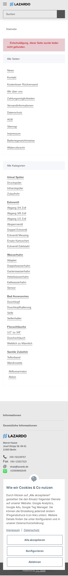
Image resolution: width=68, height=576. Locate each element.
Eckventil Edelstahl (18, 246)
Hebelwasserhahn (18, 276)
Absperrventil (15, 224)
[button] (50, 4)
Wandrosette (14, 362)
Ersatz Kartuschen (18, 240)
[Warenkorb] (62, 4)
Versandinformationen (20, 105)
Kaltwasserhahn (16, 282)
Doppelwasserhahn (18, 265)
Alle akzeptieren (34, 539)
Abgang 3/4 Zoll (16, 207)
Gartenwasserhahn (18, 271)
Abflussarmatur (18, 371)
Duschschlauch (16, 337)
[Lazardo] (20, 4)
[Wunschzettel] (55, 4)
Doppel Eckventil (17, 229)
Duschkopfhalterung (19, 307)
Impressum (14, 133)
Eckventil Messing (18, 235)
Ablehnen (35, 561)
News (10, 70)
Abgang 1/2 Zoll (16, 218)
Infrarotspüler (15, 188)
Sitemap (12, 126)
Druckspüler (14, 182)
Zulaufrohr (13, 193)
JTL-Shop (41, 570)
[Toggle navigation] (5, 2)
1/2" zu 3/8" (14, 332)
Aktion (12, 376)
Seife (10, 312)
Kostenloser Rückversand (22, 84)
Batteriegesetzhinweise (21, 140)
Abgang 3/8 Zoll (16, 213)
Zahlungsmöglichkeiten (21, 98)
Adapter (12, 260)
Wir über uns (14, 91)
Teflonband (13, 357)
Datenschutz (14, 112)
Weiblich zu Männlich (19, 343)
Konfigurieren (35, 550)
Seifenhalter (14, 318)
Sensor (11, 287)
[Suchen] (61, 14)
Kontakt (11, 77)
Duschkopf (13, 301)
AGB (10, 119)
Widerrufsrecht (16, 147)
